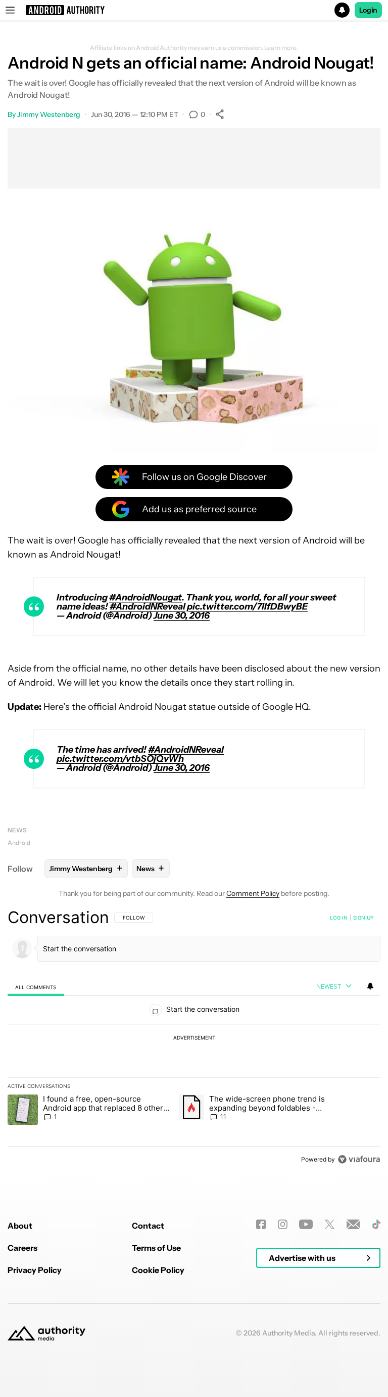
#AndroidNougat (145, 597)
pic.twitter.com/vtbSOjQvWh (120, 758)
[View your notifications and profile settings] (370, 986)
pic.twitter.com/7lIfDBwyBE (247, 606)
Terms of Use (156, 1248)
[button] (194, 10)
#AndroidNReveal (147, 606)
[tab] (36, 987)
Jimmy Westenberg (48, 114)
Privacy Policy (35, 1270)
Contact (148, 1226)
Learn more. (281, 48)
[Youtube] (306, 1224)
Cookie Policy (158, 1270)
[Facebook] (261, 1224)
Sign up (363, 918)
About (20, 1226)
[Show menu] (10, 10)
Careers (22, 1248)
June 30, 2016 (182, 615)
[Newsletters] (353, 1224)
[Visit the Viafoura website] (358, 1159)
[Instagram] (282, 1224)
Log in (339, 918)
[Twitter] (329, 1224)
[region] (194, 1038)
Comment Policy (252, 893)
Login (368, 10)
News (17, 830)
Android (19, 842)
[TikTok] (376, 1224)
